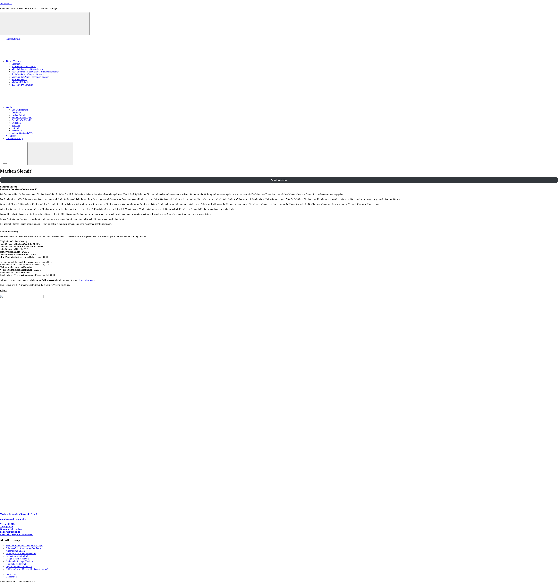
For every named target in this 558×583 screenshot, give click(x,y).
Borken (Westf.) (19, 115)
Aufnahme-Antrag (14, 138)
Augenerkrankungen (15, 551)
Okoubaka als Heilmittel (17, 564)
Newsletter (11, 136)
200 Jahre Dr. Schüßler (22, 85)
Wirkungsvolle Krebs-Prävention (21, 553)
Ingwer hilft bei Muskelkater (19, 566)
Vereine (9, 107)
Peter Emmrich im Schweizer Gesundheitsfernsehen (35, 71)
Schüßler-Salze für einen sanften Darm (23, 548)
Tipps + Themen (13, 61)
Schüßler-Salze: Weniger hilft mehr (28, 74)
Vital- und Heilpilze (21, 82)
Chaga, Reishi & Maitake (17, 558)
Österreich (16, 128)
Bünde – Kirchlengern (22, 117)
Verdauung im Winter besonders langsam (30, 77)
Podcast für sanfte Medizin (24, 66)
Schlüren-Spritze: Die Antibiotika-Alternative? (27, 569)
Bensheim (16, 112)
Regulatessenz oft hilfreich (18, 556)
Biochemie (17, 64)
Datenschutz (11, 576)
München (16, 125)
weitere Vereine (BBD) (22, 133)
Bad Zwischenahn (20, 109)
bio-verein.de (6, 3)
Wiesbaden (17, 130)
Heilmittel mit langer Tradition (19, 561)
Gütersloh (16, 123)
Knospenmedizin (19, 79)
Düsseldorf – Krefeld (21, 120)
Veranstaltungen (13, 39)
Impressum (11, 574)
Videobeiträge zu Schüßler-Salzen (27, 69)
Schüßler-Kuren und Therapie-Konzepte (24, 545)
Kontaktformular (86, 280)
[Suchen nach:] (13, 163)
